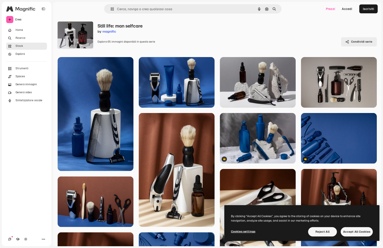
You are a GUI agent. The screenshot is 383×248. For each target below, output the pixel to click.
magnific (109, 31)
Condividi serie (361, 42)
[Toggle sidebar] (43, 8)
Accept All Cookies (356, 232)
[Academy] (17, 239)
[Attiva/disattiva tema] (25, 239)
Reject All (322, 232)
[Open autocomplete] (110, 9)
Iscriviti (368, 9)
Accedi (347, 9)
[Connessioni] (9, 239)
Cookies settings (243, 231)
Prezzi (330, 9)
